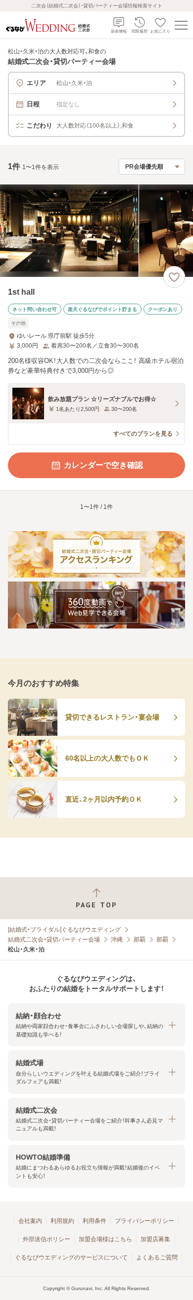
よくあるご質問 (157, 1257)
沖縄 (117, 939)
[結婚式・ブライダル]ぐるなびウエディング (64, 929)
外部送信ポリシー (46, 1239)
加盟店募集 (155, 1239)
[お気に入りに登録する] (174, 277)
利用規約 (62, 1220)
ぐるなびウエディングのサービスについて (71, 1257)
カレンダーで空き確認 (103, 465)
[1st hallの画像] (96, 230)
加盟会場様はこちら (105, 1239)
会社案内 (30, 1220)
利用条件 (94, 1220)
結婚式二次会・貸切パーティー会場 (54, 939)
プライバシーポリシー (144, 1220)
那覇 (139, 939)
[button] (96, 1024)
